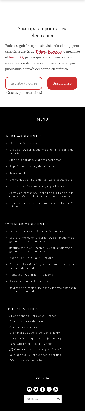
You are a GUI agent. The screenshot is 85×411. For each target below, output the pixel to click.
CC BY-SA (42, 378)
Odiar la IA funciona (23, 143)
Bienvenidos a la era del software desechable (40, 179)
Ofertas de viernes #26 (25, 360)
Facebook (55, 51)
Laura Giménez (20, 231)
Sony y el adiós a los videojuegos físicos (37, 186)
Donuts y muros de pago (26, 321)
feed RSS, (16, 57)
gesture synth (18, 247)
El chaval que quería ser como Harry (34, 332)
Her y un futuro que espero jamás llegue (37, 338)
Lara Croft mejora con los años (31, 343)
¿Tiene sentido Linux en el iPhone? (32, 315)
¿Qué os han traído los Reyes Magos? (35, 349)
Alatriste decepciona (23, 327)
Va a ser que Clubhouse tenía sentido (35, 355)
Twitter (40, 51)
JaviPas (14, 287)
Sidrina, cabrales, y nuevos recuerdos (35, 159)
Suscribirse (62, 83)
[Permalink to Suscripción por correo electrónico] (42, 17)
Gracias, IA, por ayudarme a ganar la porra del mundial (42, 239)
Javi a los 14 (18, 173)
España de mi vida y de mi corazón (33, 166)
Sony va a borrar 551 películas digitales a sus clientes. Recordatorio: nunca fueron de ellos (41, 194)
